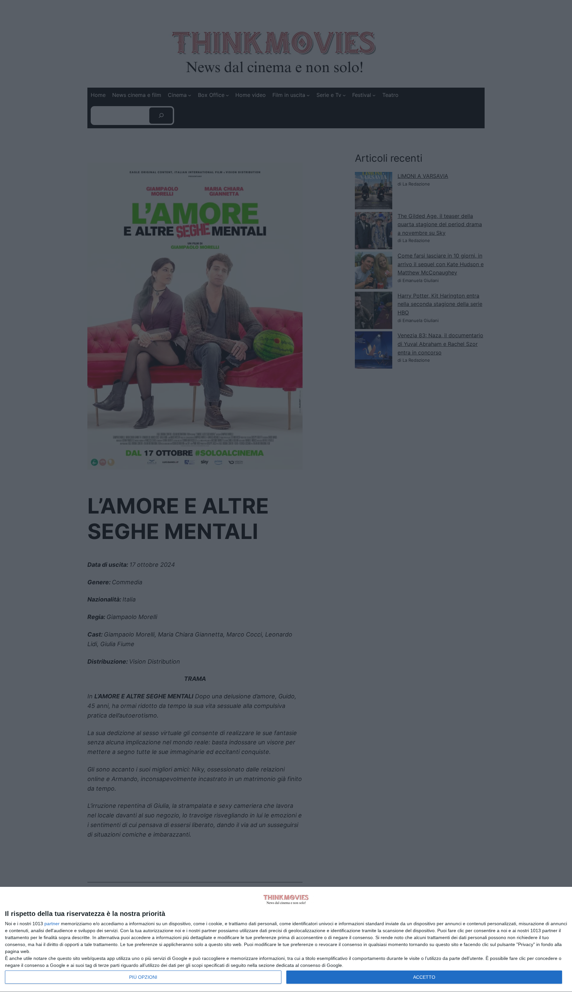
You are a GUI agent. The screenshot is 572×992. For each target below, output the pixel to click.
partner (52, 923)
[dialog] (286, 939)
